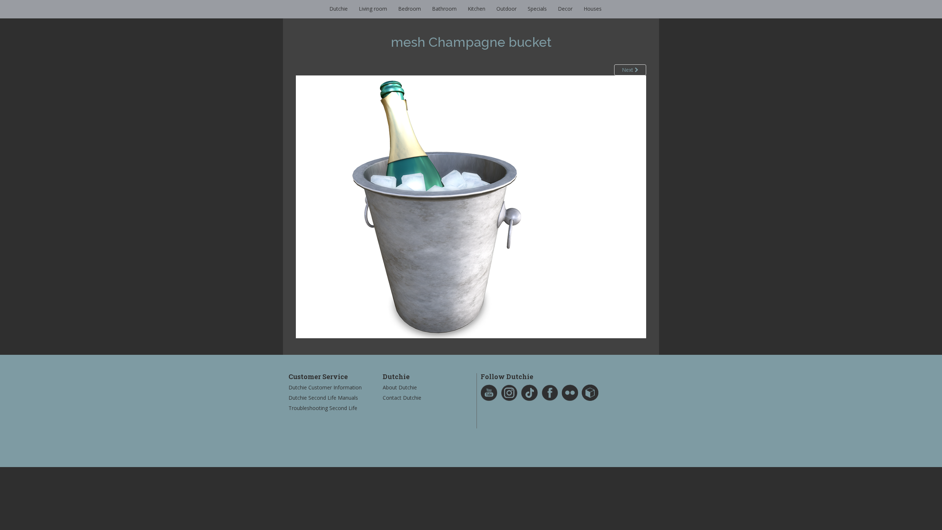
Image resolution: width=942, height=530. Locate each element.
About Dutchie (400, 387)
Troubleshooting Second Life (322, 407)
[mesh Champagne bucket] (471, 206)
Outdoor (506, 8)
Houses (593, 8)
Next (628, 69)
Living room (373, 8)
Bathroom (444, 8)
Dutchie (338, 8)
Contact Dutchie (402, 397)
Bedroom (409, 8)
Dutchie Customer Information (325, 387)
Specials (537, 8)
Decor (565, 8)
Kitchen (476, 8)
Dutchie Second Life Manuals (323, 397)
